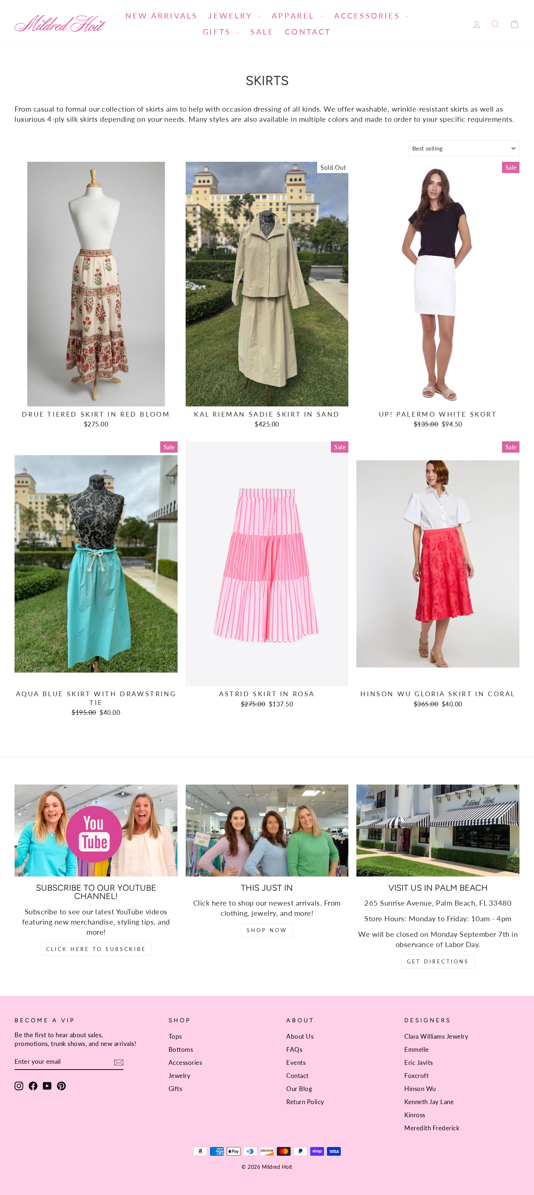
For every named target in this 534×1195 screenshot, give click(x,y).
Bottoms (181, 1049)
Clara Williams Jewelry (436, 1036)
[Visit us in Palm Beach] (437, 830)
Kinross (414, 1115)
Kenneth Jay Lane (429, 1102)
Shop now (267, 930)
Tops (175, 1036)
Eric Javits (418, 1062)
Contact (308, 31)
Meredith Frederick (432, 1128)
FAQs (294, 1049)
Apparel (295, 15)
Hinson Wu (420, 1088)
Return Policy (305, 1102)
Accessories (368, 15)
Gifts (218, 31)
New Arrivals (161, 15)
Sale (262, 31)
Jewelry (232, 15)
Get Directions (438, 961)
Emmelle (416, 1049)
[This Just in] (267, 830)
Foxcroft (416, 1075)
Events (296, 1062)
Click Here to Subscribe (96, 949)
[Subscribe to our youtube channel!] (96, 830)
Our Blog (299, 1088)
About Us (299, 1036)
